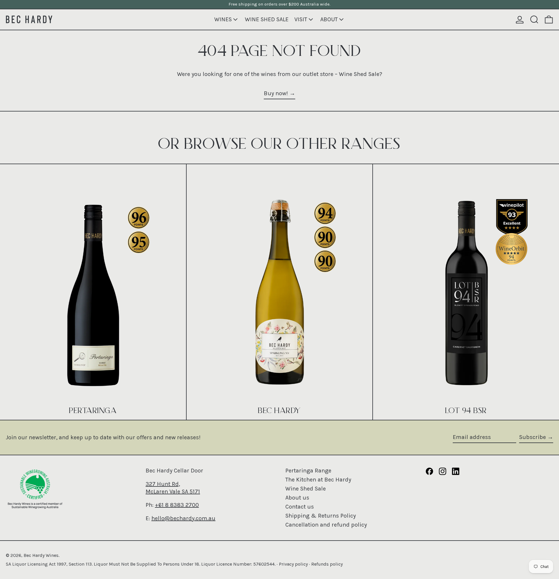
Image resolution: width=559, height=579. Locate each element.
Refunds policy (327, 564)
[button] (534, 19)
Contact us (299, 506)
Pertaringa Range (308, 470)
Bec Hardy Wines (41, 555)
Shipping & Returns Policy (320, 515)
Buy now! (276, 93)
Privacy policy (293, 564)
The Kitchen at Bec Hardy (318, 479)
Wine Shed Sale (305, 488)
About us (297, 497)
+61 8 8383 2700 (177, 505)
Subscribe (532, 437)
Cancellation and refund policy (326, 524)
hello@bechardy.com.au (183, 518)
